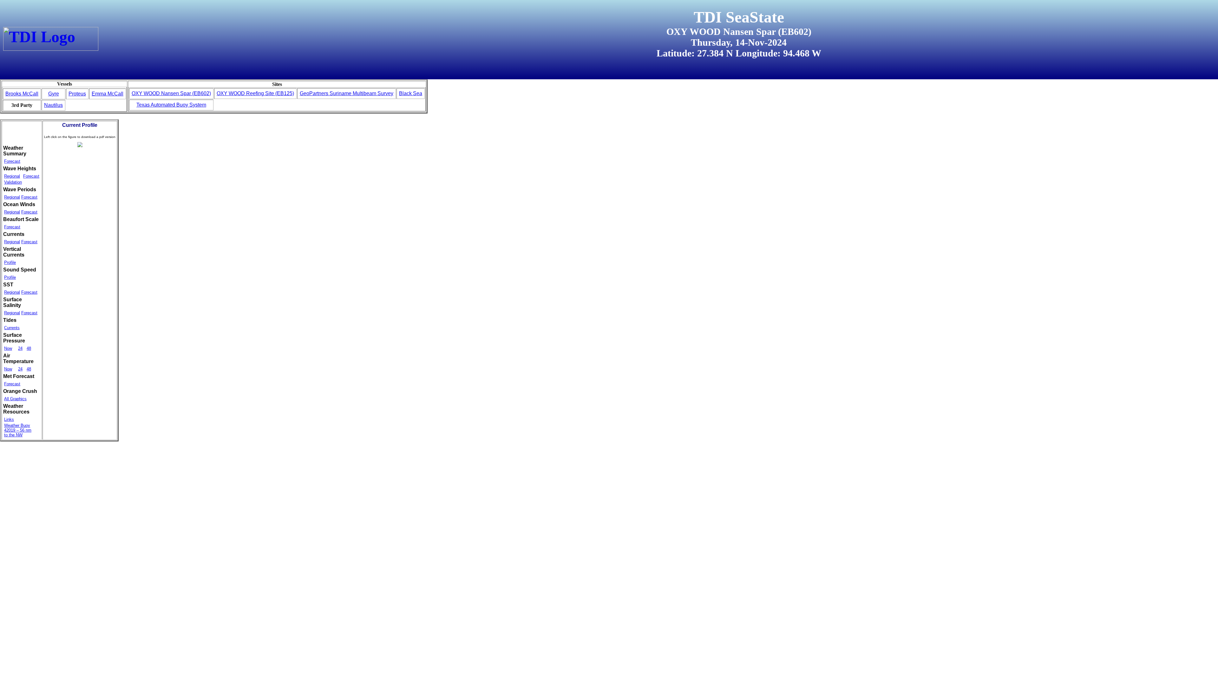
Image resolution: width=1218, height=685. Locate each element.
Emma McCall (107, 93)
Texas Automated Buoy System (171, 105)
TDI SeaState (739, 17)
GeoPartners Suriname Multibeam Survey (346, 93)
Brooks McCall (21, 93)
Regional (12, 176)
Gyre (53, 93)
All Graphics (15, 398)
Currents (12, 327)
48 (29, 348)
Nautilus (53, 105)
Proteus (77, 93)
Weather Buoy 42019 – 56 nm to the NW (17, 430)
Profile (10, 262)
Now (8, 348)
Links (9, 419)
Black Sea (410, 93)
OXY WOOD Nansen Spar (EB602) (171, 93)
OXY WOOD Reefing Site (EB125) (255, 93)
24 (20, 348)
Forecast (12, 161)
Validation (13, 182)
